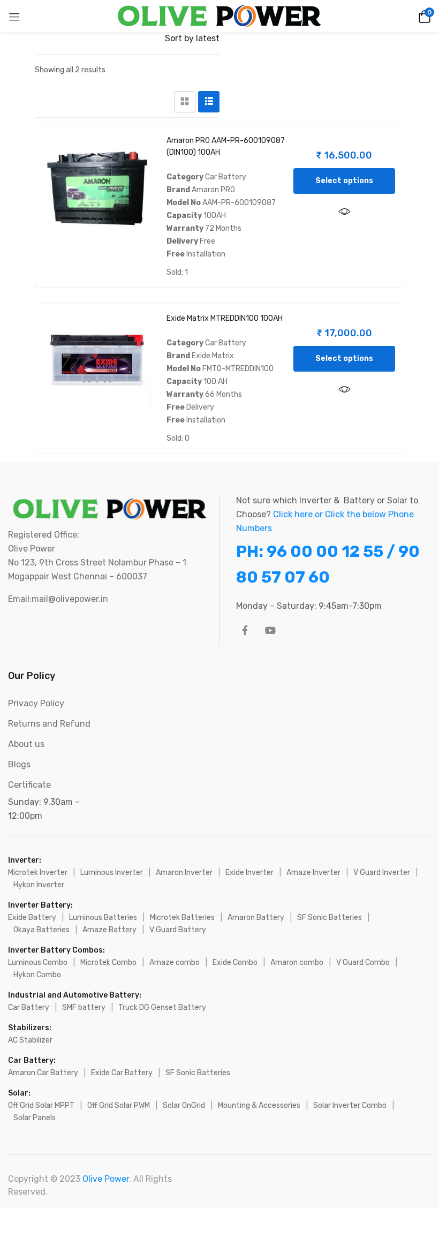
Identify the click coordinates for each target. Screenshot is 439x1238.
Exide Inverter (249, 872)
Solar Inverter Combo (350, 1105)
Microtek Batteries (182, 917)
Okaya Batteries (41, 929)
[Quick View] (344, 212)
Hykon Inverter (38, 884)
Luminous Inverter (111, 872)
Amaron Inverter (184, 872)
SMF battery (83, 1007)
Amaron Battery (256, 917)
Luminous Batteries (103, 917)
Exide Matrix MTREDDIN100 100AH (224, 318)
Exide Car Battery (122, 1072)
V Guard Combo (363, 962)
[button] (423, 16)
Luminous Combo (37, 962)
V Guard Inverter (381, 872)
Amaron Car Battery (43, 1072)
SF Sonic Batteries (329, 917)
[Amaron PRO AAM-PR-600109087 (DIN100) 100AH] (97, 188)
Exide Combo (235, 962)
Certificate (29, 785)
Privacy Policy (36, 703)
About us (26, 744)
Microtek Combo (108, 962)
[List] (209, 101)
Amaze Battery (109, 929)
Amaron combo (296, 962)
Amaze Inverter (313, 872)
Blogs (19, 764)
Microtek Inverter (37, 872)
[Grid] (184, 101)
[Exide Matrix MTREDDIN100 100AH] (97, 366)
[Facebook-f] (244, 630)
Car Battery (28, 1007)
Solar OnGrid (184, 1105)
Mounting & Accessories (259, 1105)
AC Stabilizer (30, 1040)
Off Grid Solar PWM (118, 1105)
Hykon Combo (37, 974)
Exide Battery (32, 917)
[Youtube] (270, 630)
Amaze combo (174, 962)
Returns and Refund (49, 724)
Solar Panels (34, 1117)
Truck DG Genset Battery (162, 1007)
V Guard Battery (177, 929)
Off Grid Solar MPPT (41, 1105)
